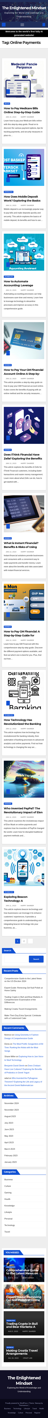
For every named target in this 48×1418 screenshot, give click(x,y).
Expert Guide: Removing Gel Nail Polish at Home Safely (23, 1300)
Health (7, 103)
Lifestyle (8, 1212)
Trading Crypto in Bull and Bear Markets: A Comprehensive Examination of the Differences (23, 999)
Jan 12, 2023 (11, 729)
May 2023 (8, 1136)
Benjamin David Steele (14, 1066)
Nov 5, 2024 (13, 1278)
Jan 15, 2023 (11, 117)
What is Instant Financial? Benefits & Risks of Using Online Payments (21, 547)
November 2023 (11, 1110)
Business (8, 365)
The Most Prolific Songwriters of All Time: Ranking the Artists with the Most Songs (23, 1047)
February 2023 (11, 1156)
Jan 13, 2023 (11, 205)
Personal (8, 803)
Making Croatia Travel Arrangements (20, 1009)
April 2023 (9, 1142)
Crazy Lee (28, 1305)
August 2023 (10, 1116)
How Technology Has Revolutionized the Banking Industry (22, 724)
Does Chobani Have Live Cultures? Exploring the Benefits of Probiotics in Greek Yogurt (23, 1069)
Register (37, 1413)
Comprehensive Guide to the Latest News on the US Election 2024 (22, 1273)
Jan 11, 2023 (11, 817)
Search (7, 950)
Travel (7, 1232)
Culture (7, 1186)
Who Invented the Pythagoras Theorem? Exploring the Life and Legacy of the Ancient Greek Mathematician (23, 1081)
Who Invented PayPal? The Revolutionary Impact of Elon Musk (23, 812)
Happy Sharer (27, 117)
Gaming (7, 1193)
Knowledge (9, 192)
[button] (39, 25)
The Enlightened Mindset (24, 8)
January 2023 (10, 1162)
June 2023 (9, 1129)
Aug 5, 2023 (13, 1331)
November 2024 (11, 1103)
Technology (9, 276)
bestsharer (28, 1278)
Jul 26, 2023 (13, 1358)
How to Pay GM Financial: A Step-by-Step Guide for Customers (22, 635)
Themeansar (23, 1405)
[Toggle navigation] (22, 25)
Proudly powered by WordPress (16, 1403)
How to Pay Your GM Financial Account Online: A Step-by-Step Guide (23, 373)
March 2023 (9, 1149)
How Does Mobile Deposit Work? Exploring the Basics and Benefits (22, 200)
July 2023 (8, 1123)
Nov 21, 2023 (13, 1305)
